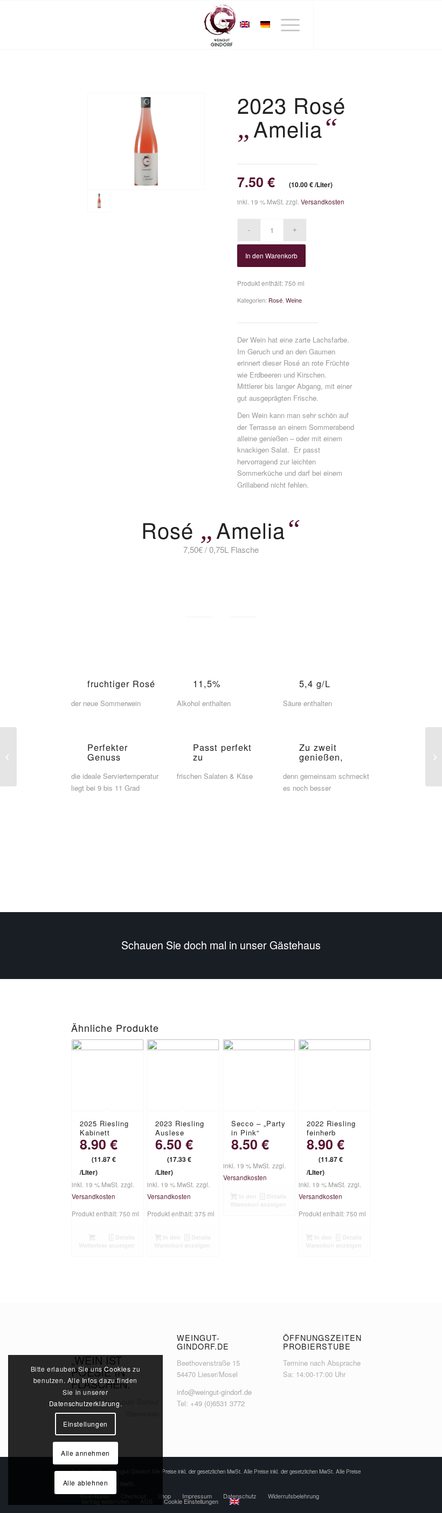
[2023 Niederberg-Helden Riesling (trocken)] (8, 756)
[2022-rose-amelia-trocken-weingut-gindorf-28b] (146, 141)
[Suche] (218, 25)
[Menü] (285, 25)
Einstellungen (85, 1423)
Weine (294, 300)
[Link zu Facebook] (330, 25)
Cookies (117, 1368)
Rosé (275, 300)
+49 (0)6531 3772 (217, 1403)
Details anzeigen (122, 1241)
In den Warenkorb (271, 255)
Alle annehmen (85, 1452)
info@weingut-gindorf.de (214, 1392)
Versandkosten (322, 201)
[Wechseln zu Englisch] (234, 1501)
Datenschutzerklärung (84, 1403)
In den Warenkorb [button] (168, 1241)
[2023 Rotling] (433, 756)
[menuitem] (218, 25)
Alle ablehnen (85, 1482)
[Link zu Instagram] (347, 25)
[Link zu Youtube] (363, 25)
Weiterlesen (93, 1245)
